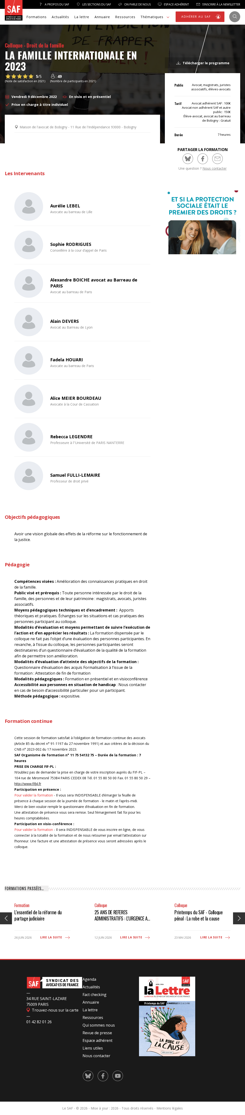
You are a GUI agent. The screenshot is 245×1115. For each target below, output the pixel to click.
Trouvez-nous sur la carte (54, 1010)
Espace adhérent (97, 1040)
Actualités (60, 17)
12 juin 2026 (103, 938)
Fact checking (94, 994)
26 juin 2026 (23, 938)
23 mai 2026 (182, 938)
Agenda (89, 979)
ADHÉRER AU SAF (196, 17)
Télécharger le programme (205, 63)
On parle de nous (137, 4)
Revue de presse (97, 1032)
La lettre (81, 17)
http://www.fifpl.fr (27, 783)
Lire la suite (51, 937)
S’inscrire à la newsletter (220, 4)
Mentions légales (169, 1108)
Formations (36, 17)
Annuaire (102, 17)
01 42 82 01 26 (39, 1021)
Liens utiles (93, 1048)
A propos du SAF (56, 4)
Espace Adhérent (176, 4)
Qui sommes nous (99, 1025)
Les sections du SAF (96, 4)
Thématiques (151, 17)
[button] (239, 918)
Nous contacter (214, 168)
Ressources (125, 17)
